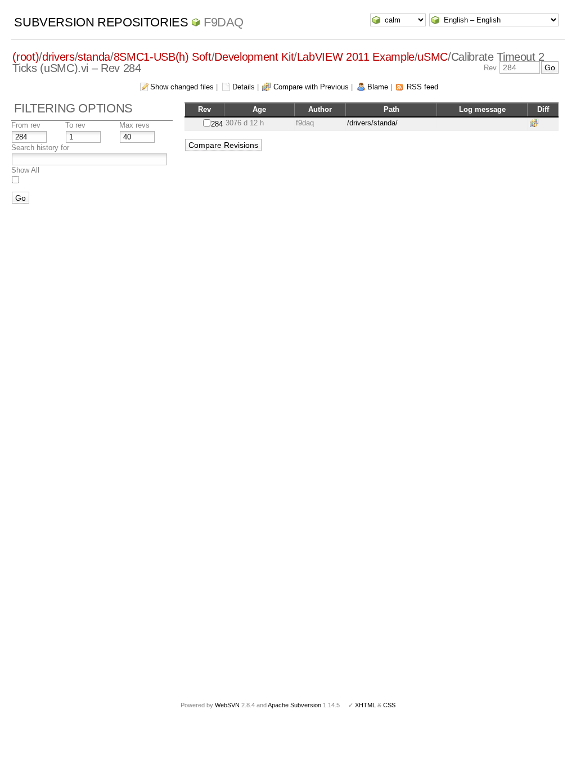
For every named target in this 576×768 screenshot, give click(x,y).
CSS (389, 705)
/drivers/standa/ (372, 123)
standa (94, 57)
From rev (25, 125)
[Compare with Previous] (536, 123)
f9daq (224, 22)
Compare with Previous (311, 87)
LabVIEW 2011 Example (356, 57)
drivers (58, 57)
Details (243, 87)
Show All (25, 170)
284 (217, 124)
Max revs (134, 125)
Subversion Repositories (101, 22)
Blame (377, 87)
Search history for (40, 147)
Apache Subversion (294, 705)
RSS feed (422, 87)
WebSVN (227, 705)
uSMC (432, 57)
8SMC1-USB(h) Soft (163, 57)
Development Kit (254, 57)
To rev (75, 125)
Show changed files (182, 87)
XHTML (365, 705)
